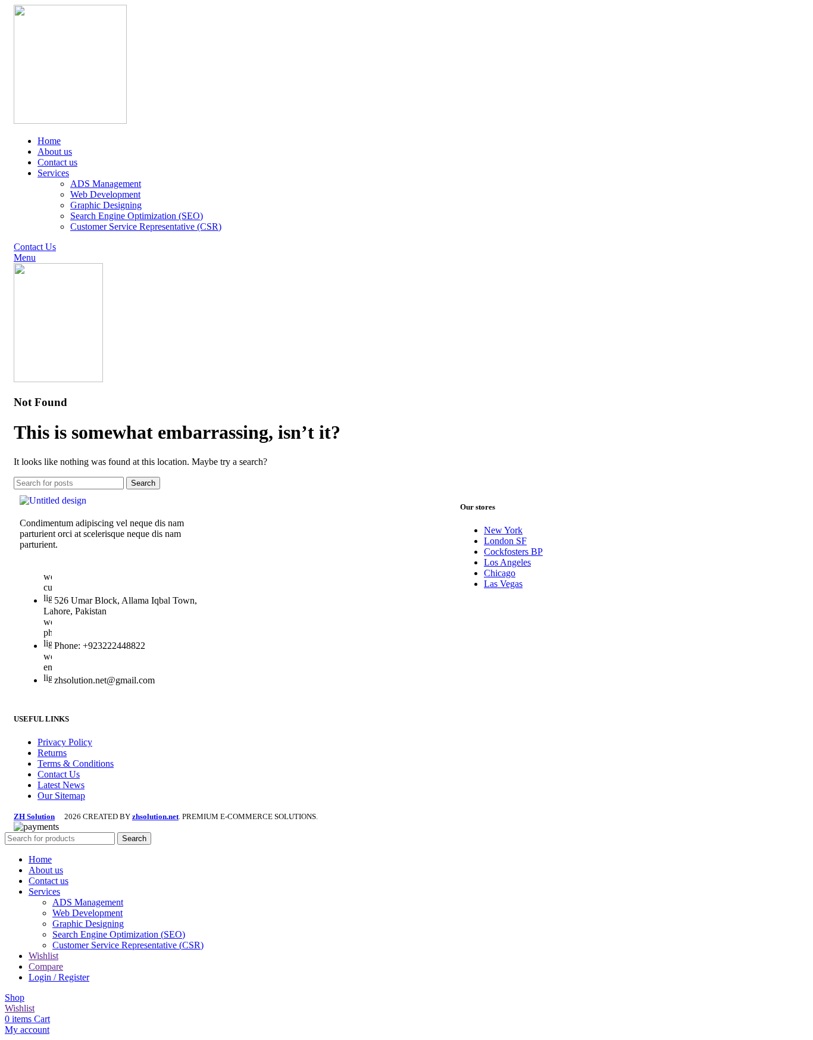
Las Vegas (503, 584)
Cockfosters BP (513, 551)
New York (503, 530)
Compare (46, 966)
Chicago (499, 573)
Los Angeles (507, 562)
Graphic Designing (106, 205)
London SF (505, 541)
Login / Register (59, 977)
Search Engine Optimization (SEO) (136, 216)
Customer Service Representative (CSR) (145, 226)
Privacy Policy (64, 742)
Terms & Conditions (75, 763)
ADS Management (105, 184)
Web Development (105, 194)
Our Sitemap (61, 796)
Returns (52, 753)
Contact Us (35, 247)
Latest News (61, 785)
